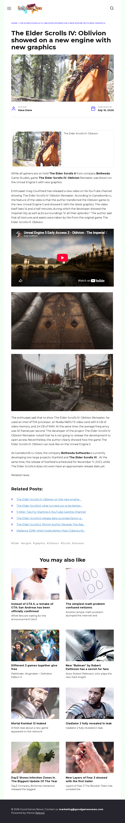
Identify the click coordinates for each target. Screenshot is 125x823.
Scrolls (66, 543)
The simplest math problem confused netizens (85, 605)
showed (78, 543)
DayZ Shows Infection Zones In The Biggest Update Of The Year (34, 779)
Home (14, 23)
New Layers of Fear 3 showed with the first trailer (86, 779)
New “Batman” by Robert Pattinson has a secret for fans (87, 667)
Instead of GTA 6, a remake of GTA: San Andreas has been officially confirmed (32, 607)
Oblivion (54, 543)
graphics (40, 543)
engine (27, 543)
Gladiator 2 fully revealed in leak (89, 723)
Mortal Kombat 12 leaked (28, 723)
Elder (16, 543)
